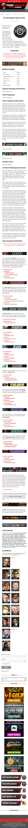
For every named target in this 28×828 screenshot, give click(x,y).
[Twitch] (16, 1)
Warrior (23, 245)
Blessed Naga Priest (9, 335)
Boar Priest (6, 337)
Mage (19, 243)
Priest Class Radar (8, 332)
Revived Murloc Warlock (10, 462)
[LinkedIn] (19, 1)
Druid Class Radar (8, 374)
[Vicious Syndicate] (14, 8)
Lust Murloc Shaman (9, 426)
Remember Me (6, 663)
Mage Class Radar (8, 351)
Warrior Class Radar (8, 296)
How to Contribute (15, 57)
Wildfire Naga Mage (9, 354)
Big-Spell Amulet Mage (10, 361)
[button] (26, 11)
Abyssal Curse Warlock (10, 459)
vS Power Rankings (17, 54)
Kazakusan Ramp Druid (10, 378)
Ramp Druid (6, 376)
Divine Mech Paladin (9, 401)
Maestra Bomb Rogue (10, 277)
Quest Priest (6, 340)
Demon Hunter (6, 243)
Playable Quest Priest (10, 341)
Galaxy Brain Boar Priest (10, 338)
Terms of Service (11, 825)
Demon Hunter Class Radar (10, 319)
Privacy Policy (4, 825)
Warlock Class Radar (8, 456)
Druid (12, 243)
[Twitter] (9, 1)
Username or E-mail (5, 654)
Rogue (9, 245)
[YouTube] (14, 1)
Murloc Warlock (7, 461)
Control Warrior (7, 297)
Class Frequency (21, 53)
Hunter (15, 243)
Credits (22, 57)
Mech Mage (6, 356)
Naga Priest (6, 334)
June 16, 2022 (14, 21)
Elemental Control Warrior (11, 299)
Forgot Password (5, 671)
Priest (5, 245)
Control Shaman (7, 421)
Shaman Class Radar (8, 420)
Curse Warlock (7, 457)
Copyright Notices (18, 825)
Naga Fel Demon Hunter (10, 322)
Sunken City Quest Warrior (11, 304)
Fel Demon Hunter (8, 321)
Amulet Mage (7, 359)
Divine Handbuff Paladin (10, 404)
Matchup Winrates (7, 54)
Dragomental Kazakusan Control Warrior (14, 300)
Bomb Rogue (6, 276)
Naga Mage (6, 353)
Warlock (18, 245)
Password (3, 659)
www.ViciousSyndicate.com (8, 824)
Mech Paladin (7, 400)
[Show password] (25, 661)
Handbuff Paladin (7, 403)
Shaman (14, 245)
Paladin (23, 243)
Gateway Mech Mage (9, 357)
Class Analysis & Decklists (12, 56)
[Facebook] (11, 1)
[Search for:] (14, 679)
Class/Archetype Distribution (10, 53)
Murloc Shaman (7, 424)
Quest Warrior (7, 302)
